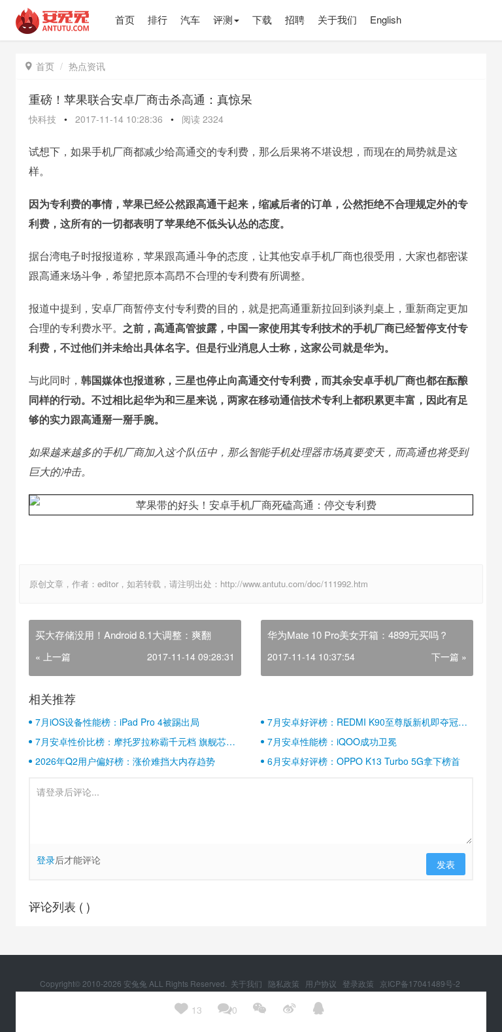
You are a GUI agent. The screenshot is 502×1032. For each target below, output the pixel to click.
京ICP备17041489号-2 (420, 983)
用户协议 (322, 983)
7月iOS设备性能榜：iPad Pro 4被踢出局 (117, 721)
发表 (446, 864)
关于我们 (247, 983)
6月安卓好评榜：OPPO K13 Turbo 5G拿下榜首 (363, 760)
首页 (39, 66)
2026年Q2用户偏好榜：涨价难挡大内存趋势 (125, 760)
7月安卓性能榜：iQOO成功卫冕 (332, 741)
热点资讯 (87, 66)
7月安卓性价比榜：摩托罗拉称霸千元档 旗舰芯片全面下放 (135, 741)
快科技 (42, 118)
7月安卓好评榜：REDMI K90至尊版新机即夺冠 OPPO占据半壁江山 (362, 721)
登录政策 (359, 983)
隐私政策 (284, 983)
